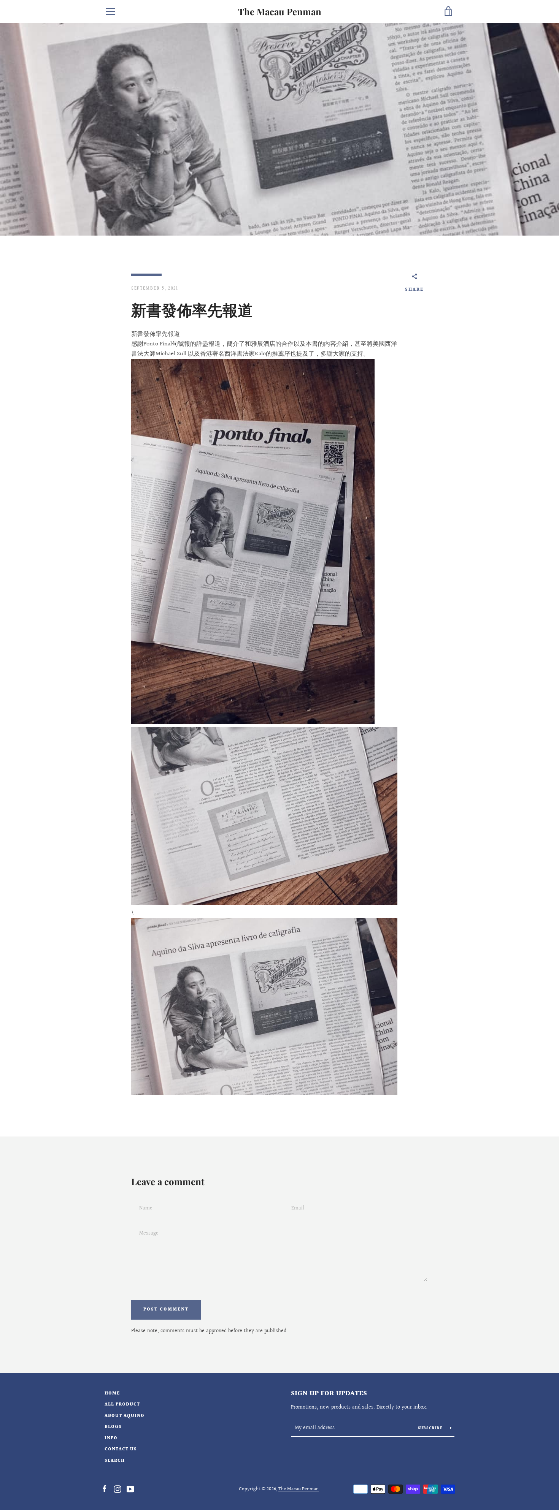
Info (111, 1438)
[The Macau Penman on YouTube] (130, 1489)
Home (112, 1393)
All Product (122, 1404)
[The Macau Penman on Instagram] (117, 1489)
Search (115, 1460)
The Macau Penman (279, 11)
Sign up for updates (329, 1393)
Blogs (113, 1427)
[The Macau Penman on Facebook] (104, 1489)
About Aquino (125, 1416)
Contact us (121, 1449)
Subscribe (431, 1428)
